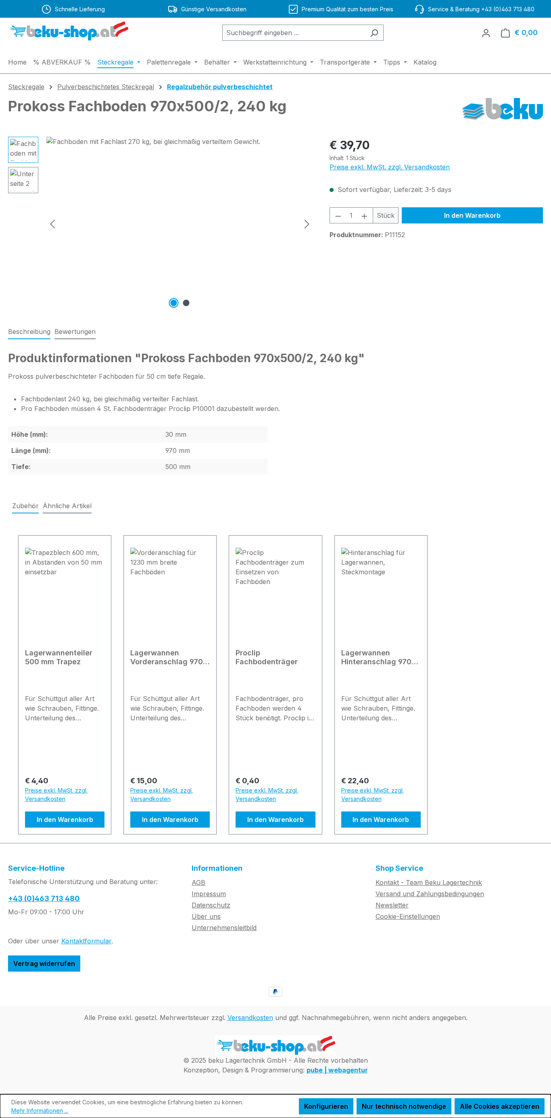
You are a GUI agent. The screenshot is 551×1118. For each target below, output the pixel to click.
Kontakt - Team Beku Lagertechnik (429, 882)
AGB (198, 882)
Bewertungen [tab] (75, 331)
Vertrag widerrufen (44, 963)
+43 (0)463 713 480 (44, 898)
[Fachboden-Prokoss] (179, 223)
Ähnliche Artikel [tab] (67, 506)
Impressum (209, 894)
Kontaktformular (86, 941)
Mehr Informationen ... (39, 1110)
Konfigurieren (326, 1106)
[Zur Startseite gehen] (68, 31)
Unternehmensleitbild (224, 928)
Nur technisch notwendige (404, 1106)
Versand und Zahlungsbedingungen (430, 894)
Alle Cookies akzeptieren (499, 1106)
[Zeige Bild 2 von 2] (186, 303)
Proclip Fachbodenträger (267, 657)
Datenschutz (211, 905)
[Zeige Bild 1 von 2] (173, 303)
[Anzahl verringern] (338, 215)
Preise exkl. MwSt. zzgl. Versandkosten (390, 167)
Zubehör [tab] (25, 506)
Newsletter (392, 905)
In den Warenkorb (472, 215)
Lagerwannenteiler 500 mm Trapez (58, 657)
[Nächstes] (307, 224)
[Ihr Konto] (486, 33)
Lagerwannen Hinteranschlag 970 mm (376, 657)
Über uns (206, 916)
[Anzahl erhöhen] (364, 215)
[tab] (29, 332)
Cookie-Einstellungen (408, 916)
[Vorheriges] (52, 224)
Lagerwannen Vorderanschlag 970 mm (166, 657)
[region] (160, 223)
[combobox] (293, 33)
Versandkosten (250, 1018)
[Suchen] (374, 33)
